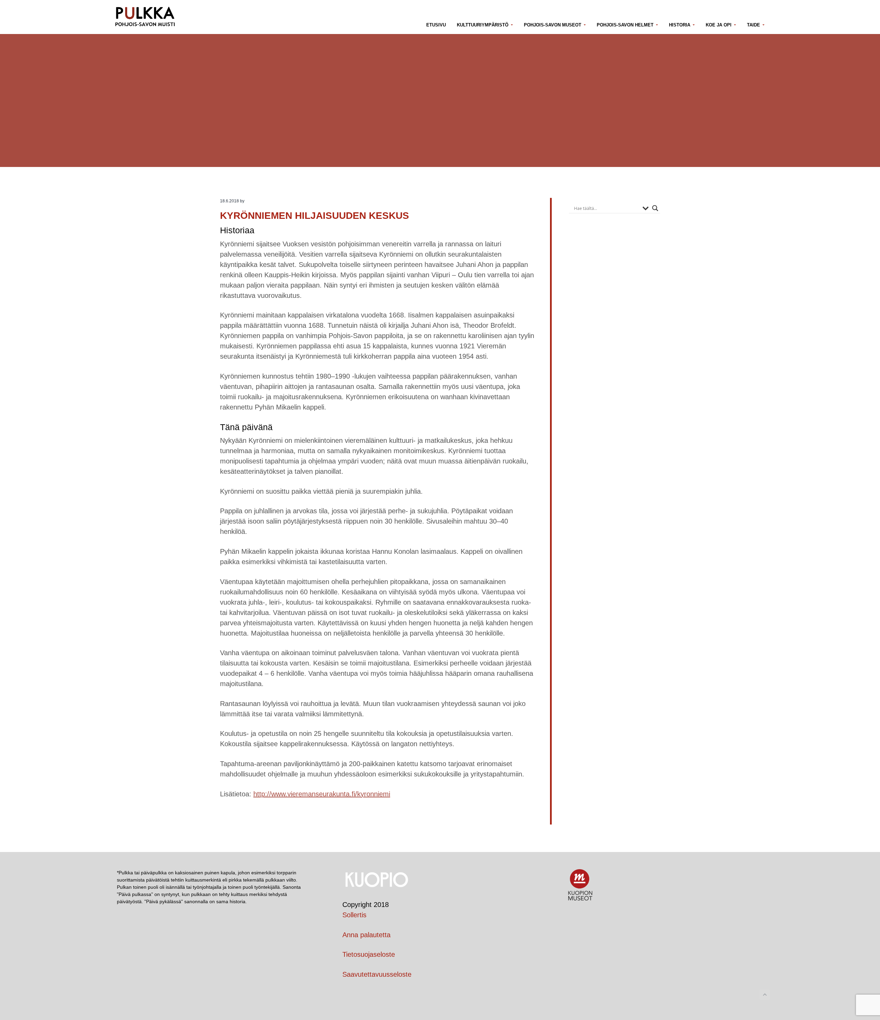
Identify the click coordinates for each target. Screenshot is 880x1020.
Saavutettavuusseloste (376, 974)
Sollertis (354, 915)
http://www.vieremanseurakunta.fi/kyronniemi (321, 794)
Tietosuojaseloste (368, 954)
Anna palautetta (366, 935)
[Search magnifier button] (655, 208)
